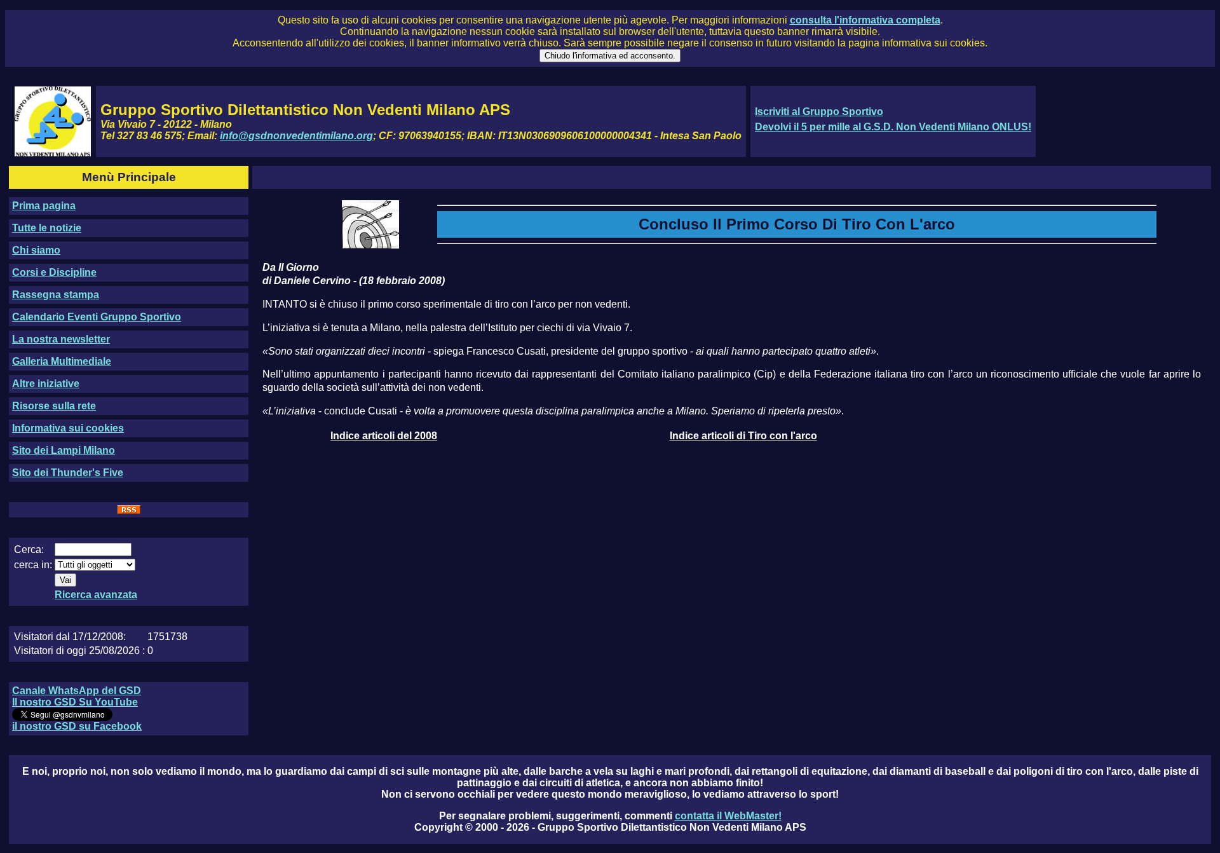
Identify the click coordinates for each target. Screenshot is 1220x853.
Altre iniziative (45, 383)
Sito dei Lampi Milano (63, 450)
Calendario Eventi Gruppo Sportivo (96, 316)
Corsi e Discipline (54, 272)
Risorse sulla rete (54, 405)
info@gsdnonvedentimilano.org (296, 135)
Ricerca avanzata (96, 594)
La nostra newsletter (61, 339)
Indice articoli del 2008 (383, 435)
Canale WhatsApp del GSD (76, 690)
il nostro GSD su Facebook (77, 726)
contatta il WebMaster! (728, 815)
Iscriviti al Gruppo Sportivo (819, 111)
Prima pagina (44, 205)
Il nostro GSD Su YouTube (75, 702)
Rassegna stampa (55, 294)
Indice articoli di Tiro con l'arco (743, 435)
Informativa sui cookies (68, 428)
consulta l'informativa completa (865, 20)
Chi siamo (36, 250)
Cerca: (29, 549)
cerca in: (33, 564)
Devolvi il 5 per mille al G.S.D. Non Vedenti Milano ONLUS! (893, 126)
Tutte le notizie (46, 227)
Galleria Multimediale (61, 361)
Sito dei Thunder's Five (67, 472)
